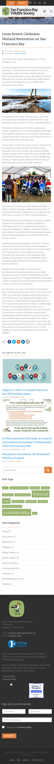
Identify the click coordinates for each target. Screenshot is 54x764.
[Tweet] (14, 342)
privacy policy (25, 727)
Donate (22, 3)
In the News (7, 536)
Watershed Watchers (11, 578)
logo (6, 501)
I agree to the (19, 727)
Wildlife (5, 584)
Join (11, 3)
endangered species (22, 495)
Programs (6, 547)
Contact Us (37, 760)
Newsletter (7, 542)
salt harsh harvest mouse (12, 506)
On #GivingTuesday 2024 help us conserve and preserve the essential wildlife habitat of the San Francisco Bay (27, 442)
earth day (45, 488)
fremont (40, 494)
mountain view (18, 501)
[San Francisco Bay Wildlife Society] (20, 11)
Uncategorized (20, 54)
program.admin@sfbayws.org (21, 633)
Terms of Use (9, 676)
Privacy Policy (9, 679)
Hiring (5, 531)
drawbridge (35, 488)
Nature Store (31, 501)
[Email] (23, 342)
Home (11, 760)
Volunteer (6, 573)
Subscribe (9, 736)
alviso (5, 488)
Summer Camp (9, 563)
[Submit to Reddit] (18, 342)
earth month (7, 495)
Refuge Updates (9, 552)
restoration (43, 501)
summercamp (16, 512)
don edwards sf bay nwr (19, 488)
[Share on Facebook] (9, 342)
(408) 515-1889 (15, 635)
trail (34, 513)
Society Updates (9, 557)
